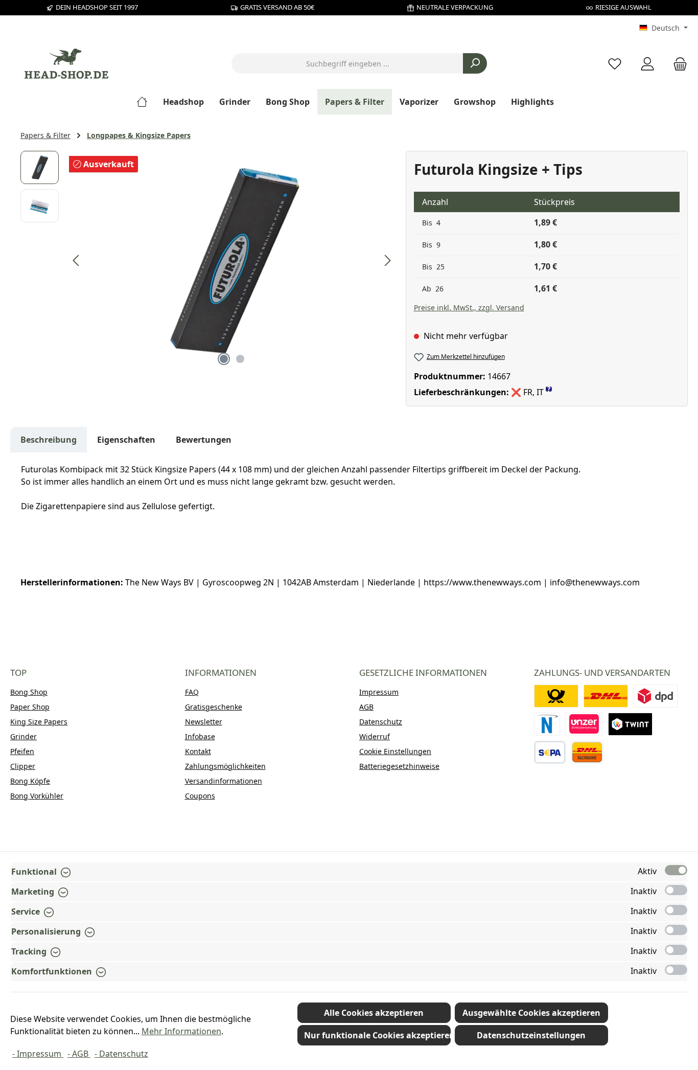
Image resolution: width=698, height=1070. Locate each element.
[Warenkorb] (677, 63)
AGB (366, 707)
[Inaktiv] (676, 890)
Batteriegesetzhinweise (399, 766)
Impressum (379, 692)
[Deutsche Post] (556, 696)
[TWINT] (630, 724)
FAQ (192, 692)
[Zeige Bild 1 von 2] (224, 359)
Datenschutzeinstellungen (531, 1035)
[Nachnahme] (587, 752)
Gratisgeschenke (213, 707)
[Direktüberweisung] (584, 724)
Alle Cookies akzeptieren (374, 1012)
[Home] (145, 102)
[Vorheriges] (76, 260)
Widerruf (374, 736)
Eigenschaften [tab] (126, 439)
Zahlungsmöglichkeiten (225, 766)
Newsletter (203, 721)
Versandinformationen (223, 781)
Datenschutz (380, 721)
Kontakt (198, 751)
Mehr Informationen (181, 1031)
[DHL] (606, 696)
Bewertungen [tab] (203, 439)
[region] (208, 261)
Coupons (200, 796)
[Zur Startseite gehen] (66, 64)
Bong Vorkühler (36, 796)
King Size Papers (38, 721)
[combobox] (347, 63)
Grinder (23, 736)
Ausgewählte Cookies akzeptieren (531, 1012)
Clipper (22, 766)
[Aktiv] (676, 870)
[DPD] (655, 696)
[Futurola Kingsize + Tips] (232, 261)
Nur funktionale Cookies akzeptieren (377, 1035)
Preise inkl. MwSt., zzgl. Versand (469, 307)
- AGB (78, 1053)
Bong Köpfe (30, 781)
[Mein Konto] (647, 63)
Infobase (200, 736)
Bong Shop (29, 692)
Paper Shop (30, 707)
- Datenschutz (121, 1053)
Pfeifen (22, 751)
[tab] (48, 439)
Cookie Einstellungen (395, 751)
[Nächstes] (387, 260)
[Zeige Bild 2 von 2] (240, 359)
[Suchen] (475, 63)
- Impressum (37, 1053)
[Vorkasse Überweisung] (550, 752)
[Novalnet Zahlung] (547, 724)
